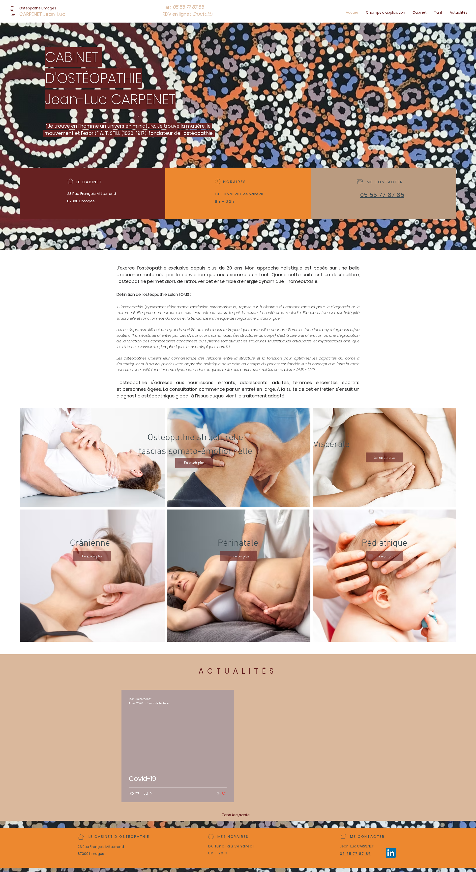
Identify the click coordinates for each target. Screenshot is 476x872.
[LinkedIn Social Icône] (391, 853)
